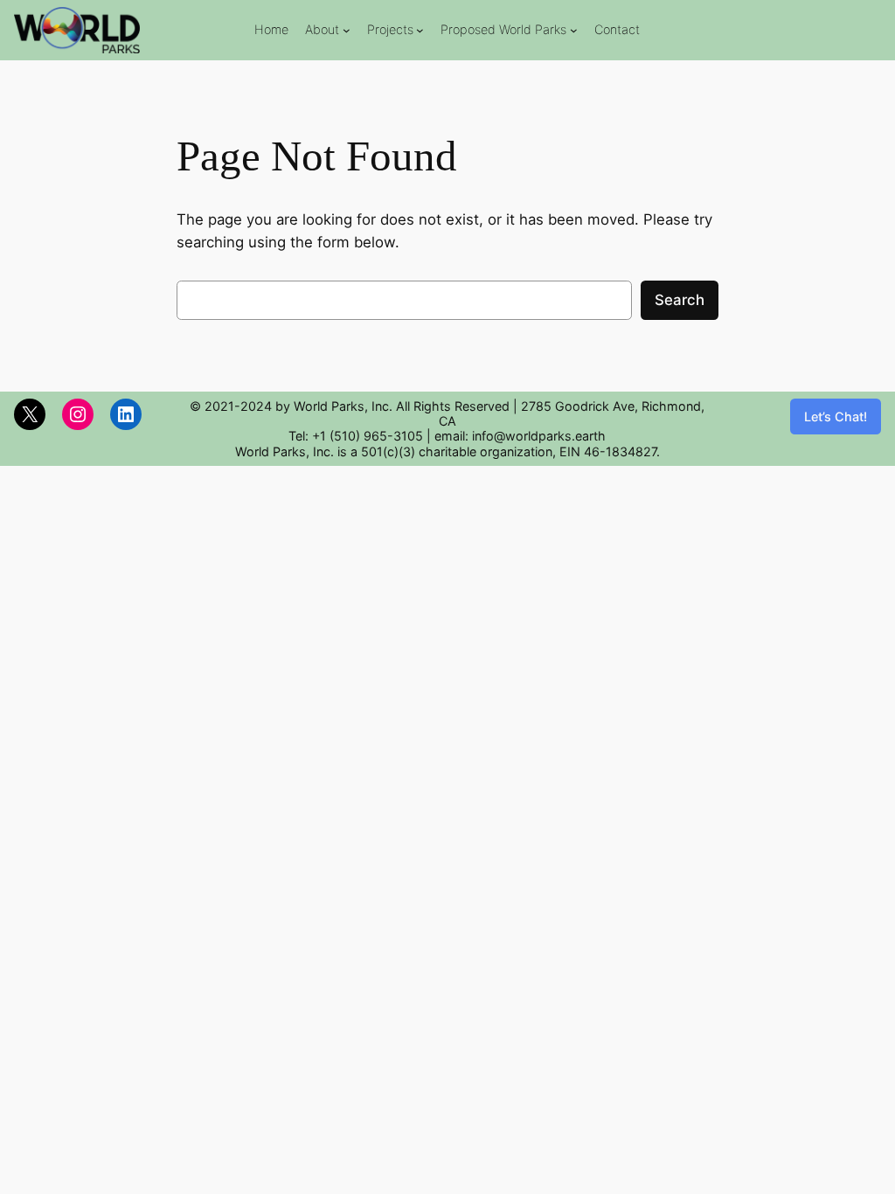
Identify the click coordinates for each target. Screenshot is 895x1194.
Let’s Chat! (835, 416)
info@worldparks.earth (539, 435)
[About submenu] (346, 30)
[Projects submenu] (420, 30)
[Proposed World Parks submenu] (574, 30)
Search (679, 300)
